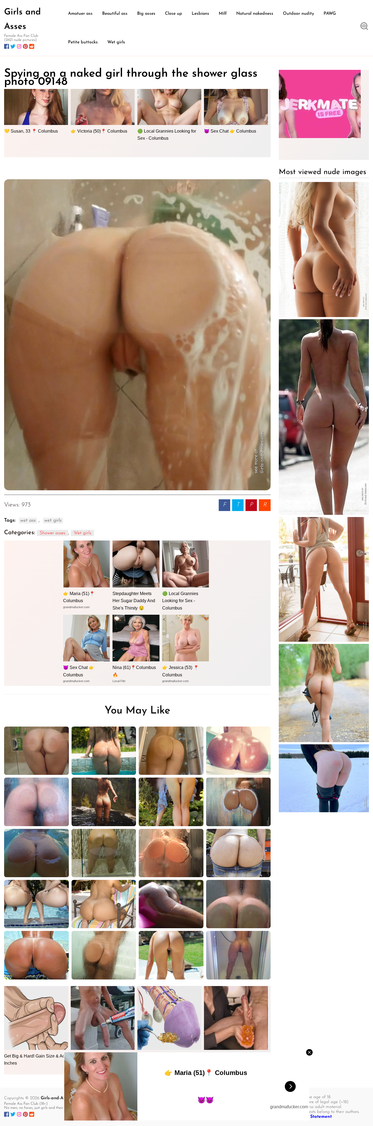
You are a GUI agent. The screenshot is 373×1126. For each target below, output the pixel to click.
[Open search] (364, 27)
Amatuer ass (80, 13)
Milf (223, 13)
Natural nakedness (254, 13)
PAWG (330, 13)
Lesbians (200, 13)
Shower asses (52, 533)
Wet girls (116, 42)
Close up (173, 13)
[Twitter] (12, 46)
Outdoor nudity (298, 13)
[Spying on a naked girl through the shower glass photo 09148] (137, 335)
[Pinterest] (25, 46)
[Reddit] (31, 46)
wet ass (28, 520)
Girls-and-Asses (56, 1098)
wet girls (53, 520)
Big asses (146, 13)
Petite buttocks (83, 42)
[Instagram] (19, 46)
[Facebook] (6, 46)
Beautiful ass (115, 13)
